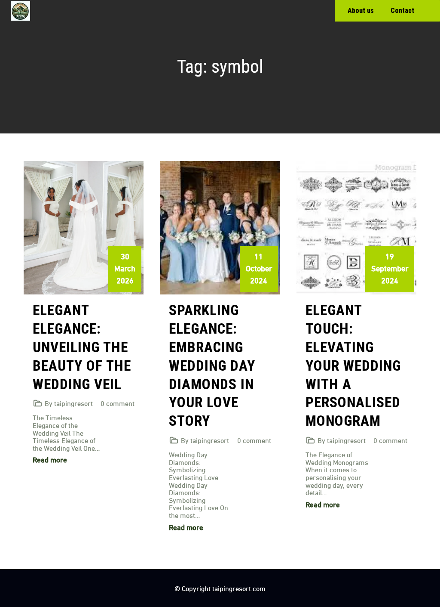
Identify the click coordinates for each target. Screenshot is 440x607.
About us (361, 10)
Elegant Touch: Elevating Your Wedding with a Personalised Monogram (353, 365)
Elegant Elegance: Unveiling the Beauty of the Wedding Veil (82, 347)
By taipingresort (69, 403)
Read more (50, 459)
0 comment (117, 403)
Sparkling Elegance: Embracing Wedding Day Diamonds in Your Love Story (212, 365)
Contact (402, 10)
